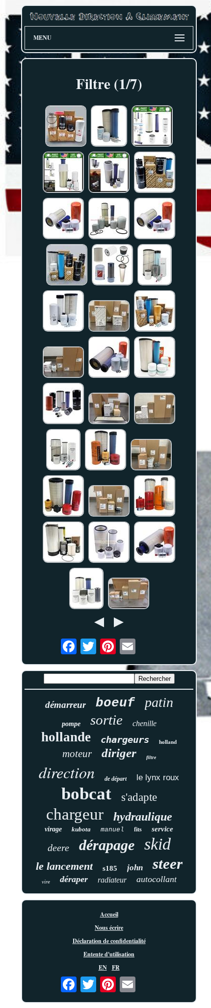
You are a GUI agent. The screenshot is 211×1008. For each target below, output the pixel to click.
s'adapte (139, 797)
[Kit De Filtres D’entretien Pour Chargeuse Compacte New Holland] (152, 127)
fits (138, 829)
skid (157, 844)
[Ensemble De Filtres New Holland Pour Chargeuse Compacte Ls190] (63, 363)
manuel (112, 829)
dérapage (106, 845)
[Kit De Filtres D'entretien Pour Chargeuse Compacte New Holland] (109, 173)
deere (58, 847)
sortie (106, 720)
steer (168, 863)
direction (67, 772)
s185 (110, 868)
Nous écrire (109, 927)
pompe (71, 724)
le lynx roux (157, 777)
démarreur (65, 705)
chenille (144, 723)
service (162, 829)
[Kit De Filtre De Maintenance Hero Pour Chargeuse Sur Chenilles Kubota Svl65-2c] (86, 589)
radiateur (112, 880)
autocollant (156, 879)
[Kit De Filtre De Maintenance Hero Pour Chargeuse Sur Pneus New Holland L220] (154, 266)
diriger (119, 753)
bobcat (86, 793)
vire (46, 882)
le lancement (64, 866)
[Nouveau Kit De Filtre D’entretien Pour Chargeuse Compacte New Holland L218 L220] (154, 173)
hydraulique (142, 816)
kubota (81, 829)
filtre (151, 757)
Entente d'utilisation (108, 954)
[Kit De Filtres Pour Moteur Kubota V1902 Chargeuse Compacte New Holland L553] (109, 219)
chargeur (75, 814)
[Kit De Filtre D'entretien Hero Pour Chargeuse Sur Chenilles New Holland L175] (63, 451)
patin (159, 702)
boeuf (115, 703)
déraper (74, 879)
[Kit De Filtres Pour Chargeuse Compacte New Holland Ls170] (154, 219)
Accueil (109, 914)
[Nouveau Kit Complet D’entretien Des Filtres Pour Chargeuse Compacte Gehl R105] (66, 127)
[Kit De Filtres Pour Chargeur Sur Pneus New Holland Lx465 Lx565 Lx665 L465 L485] (154, 543)
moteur (77, 754)
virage (53, 829)
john (135, 867)
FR (116, 967)
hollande (66, 737)
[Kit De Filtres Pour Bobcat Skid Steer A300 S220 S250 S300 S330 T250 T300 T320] (109, 543)
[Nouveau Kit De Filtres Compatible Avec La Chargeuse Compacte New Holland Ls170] (63, 219)
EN (103, 967)
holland (168, 742)
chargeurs (125, 739)
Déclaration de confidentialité (109, 941)
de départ (116, 778)
